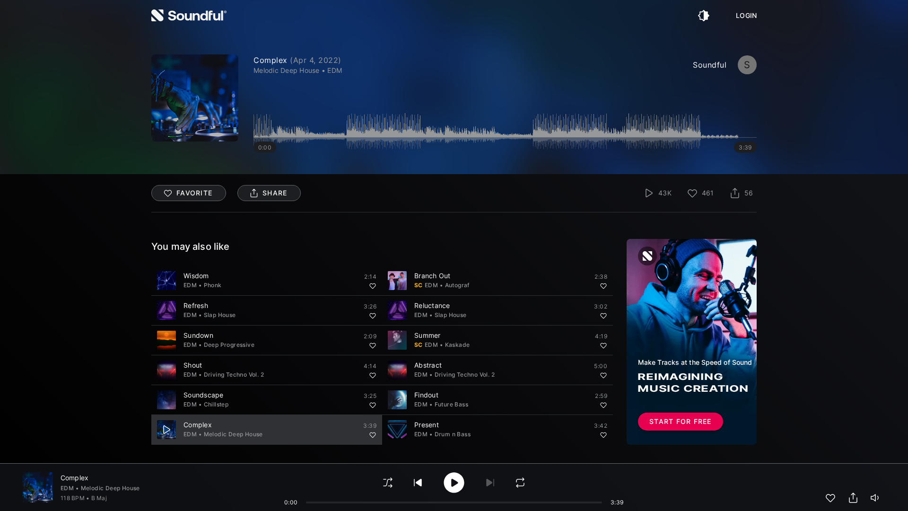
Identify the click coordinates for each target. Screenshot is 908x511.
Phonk (213, 285)
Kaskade (457, 344)
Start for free (680, 421)
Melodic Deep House (233, 434)
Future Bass (451, 404)
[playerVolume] (875, 497)
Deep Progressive (229, 344)
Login (746, 15)
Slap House (220, 314)
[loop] (520, 482)
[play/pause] (195, 98)
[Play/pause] (166, 429)
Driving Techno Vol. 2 (234, 374)
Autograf (457, 285)
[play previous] (418, 482)
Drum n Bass (453, 434)
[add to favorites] (830, 497)
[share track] (853, 497)
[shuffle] (387, 482)
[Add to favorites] (372, 285)
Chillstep (216, 404)
